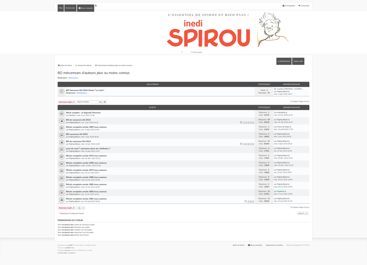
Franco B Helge (283, 127)
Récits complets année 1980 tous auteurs (86, 127)
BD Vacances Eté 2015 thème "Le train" (85, 90)
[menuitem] (85, 8)
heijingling (281, 112)
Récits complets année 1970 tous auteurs (86, 170)
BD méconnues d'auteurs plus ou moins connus (94, 73)
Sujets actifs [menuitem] (298, 61)
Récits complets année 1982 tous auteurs (86, 191)
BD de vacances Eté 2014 (78, 141)
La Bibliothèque (284, 61)
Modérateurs (73, 78)
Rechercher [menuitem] (70, 8)
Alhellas (72, 115)
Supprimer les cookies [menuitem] (274, 245)
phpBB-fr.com (69, 248)
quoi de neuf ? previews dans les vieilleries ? (88, 148)
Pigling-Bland (282, 92)
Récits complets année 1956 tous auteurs (86, 163)
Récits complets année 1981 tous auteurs (86, 199)
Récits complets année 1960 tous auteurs (86, 184)
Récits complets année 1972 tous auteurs (86, 156)
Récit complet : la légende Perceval (83, 112)
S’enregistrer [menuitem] (290, 6)
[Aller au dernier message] (287, 112)
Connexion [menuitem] (305, 6)
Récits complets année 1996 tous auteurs (86, 177)
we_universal (65, 250)
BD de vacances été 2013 (78, 120)
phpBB (70, 245)
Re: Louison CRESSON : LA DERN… (288, 89)
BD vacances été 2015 (77, 134)
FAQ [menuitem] (60, 8)
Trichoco (280, 191)
